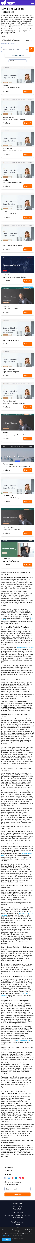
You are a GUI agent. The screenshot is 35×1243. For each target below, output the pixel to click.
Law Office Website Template (12, 182)
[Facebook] (5, 1178)
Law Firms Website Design (11, 88)
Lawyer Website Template (11, 529)
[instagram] (20, 1178)
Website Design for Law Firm (12, 151)
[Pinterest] (23, 1178)
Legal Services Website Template (14, 403)
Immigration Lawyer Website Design (15, 435)
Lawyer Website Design (10, 309)
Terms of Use (17, 1206)
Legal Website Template (11, 372)
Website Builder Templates (11, 40)
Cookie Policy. (6, 1236)
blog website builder (23, 1040)
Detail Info (27, 91)
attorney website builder (25, 648)
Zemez (17, 1225)
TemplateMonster (17, 1222)
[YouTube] (12, 1178)
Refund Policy (17, 1209)
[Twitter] (9, 1178)
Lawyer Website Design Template (14, 119)
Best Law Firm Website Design (13, 245)
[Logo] (7, 2)
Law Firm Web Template (11, 340)
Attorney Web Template (11, 561)
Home (4, 37)
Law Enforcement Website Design (14, 277)
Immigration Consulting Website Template (17, 466)
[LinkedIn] (16, 1178)
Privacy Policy (17, 1204)
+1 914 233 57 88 (17, 1212)
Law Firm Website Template (12, 214)
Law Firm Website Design (11, 498)
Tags (27, 40)
